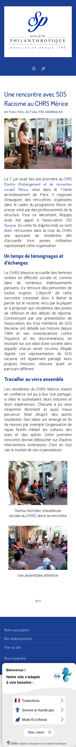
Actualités (13, 111)
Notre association (16, 630)
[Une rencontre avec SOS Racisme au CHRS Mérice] (38, 143)
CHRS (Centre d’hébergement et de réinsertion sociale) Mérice (38, 184)
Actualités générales (44, 111)
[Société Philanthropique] (38, 31)
